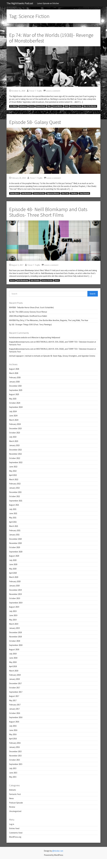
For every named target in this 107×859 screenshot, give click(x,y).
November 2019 (15, 594)
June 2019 (13, 615)
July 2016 (12, 726)
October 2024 (14, 403)
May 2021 (12, 517)
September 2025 (15, 390)
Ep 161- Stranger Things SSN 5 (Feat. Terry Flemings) (30, 324)
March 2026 (13, 373)
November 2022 (15, 454)
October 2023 (14, 432)
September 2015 (15, 764)
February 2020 (14, 581)
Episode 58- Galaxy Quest (35, 122)
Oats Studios (35, 280)
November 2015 (15, 755)
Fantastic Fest (15, 794)
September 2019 (15, 602)
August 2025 (14, 394)
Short (57, 280)
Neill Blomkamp (22, 280)
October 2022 (14, 458)
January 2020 (14, 585)
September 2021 (15, 500)
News (11, 798)
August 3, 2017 (17, 265)
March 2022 (13, 479)
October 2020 (14, 547)
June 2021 (13, 513)
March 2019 (13, 624)
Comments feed (15, 832)
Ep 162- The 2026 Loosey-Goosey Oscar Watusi (28, 312)
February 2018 (14, 675)
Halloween (23, 106)
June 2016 (13, 730)
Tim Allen (74, 193)
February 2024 (14, 424)
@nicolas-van (57, 851)
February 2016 (14, 743)
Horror (31, 106)
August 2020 (14, 556)
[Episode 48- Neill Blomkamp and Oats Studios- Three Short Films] (53, 240)
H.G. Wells (13, 106)
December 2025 (15, 386)
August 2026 (14, 369)
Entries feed (14, 828)
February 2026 (14, 377)
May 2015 (12, 777)
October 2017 (14, 687)
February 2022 (14, 483)
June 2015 (13, 772)
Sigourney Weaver (53, 193)
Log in (11, 824)
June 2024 (13, 415)
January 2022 (14, 488)
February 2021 (14, 530)
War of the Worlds (90, 106)
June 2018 (13, 658)
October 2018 (14, 641)
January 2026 (14, 381)
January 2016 (14, 747)
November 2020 (15, 543)
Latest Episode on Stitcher (48, 3)
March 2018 (13, 670)
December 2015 (15, 751)
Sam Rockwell (26, 193)
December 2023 (15, 428)
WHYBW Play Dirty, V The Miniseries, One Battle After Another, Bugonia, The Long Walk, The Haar (48, 320)
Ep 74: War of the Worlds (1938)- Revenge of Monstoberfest (51, 38)
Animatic (12, 790)
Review (12, 807)
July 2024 (12, 411)
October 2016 (14, 713)
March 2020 (13, 577)
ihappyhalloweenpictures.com (21, 342)
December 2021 (15, 492)
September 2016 (15, 717)
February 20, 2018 (18, 178)
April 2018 (13, 666)
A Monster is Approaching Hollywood (45, 337)
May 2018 (12, 662)
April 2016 (13, 738)
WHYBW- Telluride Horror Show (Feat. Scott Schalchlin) (31, 307)
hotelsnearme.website (18, 337)
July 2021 (12, 509)
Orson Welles (57, 106)
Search (92, 293)
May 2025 (12, 398)
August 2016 (14, 721)
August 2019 (14, 607)
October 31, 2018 (18, 91)
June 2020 (13, 564)
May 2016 (12, 734)
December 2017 (15, 683)
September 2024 (15, 407)
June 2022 (13, 466)
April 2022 (13, 475)
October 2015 (14, 760)
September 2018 (15, 645)
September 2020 (15, 551)
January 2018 (14, 679)
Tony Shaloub (84, 193)
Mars (49, 106)
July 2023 (12, 437)
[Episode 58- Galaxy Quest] (53, 150)
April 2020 (13, 573)
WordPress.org (15, 837)
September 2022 (15, 462)
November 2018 (15, 636)
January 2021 (14, 534)
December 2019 (15, 590)
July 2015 (12, 768)
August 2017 (14, 696)
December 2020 (15, 539)
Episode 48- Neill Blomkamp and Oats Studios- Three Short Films (48, 212)
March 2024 (13, 420)
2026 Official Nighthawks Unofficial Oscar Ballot (28, 316)
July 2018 (12, 653)
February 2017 (14, 704)
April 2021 (13, 522)
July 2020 (12, 560)
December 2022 (15, 449)
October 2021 (14, 496)
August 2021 (14, 505)
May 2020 (12, 568)
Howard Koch (40, 106)
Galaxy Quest (14, 193)
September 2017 (15, 692)
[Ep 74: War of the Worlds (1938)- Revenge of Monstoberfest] (53, 66)
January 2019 (14, 628)
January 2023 (14, 445)
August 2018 (14, 649)
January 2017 (14, 709)
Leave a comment (53, 91)
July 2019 (12, 611)
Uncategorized (15, 811)
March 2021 (13, 526)
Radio (67, 106)
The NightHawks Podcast (20, 3)
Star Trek (65, 193)
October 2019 (14, 598)
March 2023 (13, 441)
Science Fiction (76, 106)
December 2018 (15, 632)
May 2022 (12, 471)
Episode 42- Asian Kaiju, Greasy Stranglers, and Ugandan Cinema (69, 356)
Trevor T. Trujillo (35, 91)
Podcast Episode (16, 802)
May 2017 (12, 700)
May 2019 (12, 619)
